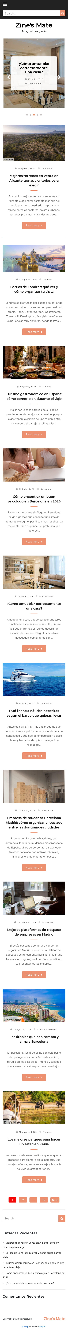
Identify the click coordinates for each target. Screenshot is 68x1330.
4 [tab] (37, 115)
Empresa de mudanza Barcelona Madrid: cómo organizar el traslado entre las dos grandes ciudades (34, 822)
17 (44, 1200)
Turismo (47, 279)
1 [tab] (27, 115)
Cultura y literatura (47, 1029)
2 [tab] (30, 115)
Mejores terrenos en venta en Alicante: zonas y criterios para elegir (34, 180)
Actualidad (47, 168)
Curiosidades (36, 83)
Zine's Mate (34, 25)
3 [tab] (34, 115)
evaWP (42, 1326)
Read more (32, 225)
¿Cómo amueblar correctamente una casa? (34, 68)
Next (59, 77)
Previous (8, 77)
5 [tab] (41, 115)
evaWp (25, 1326)
